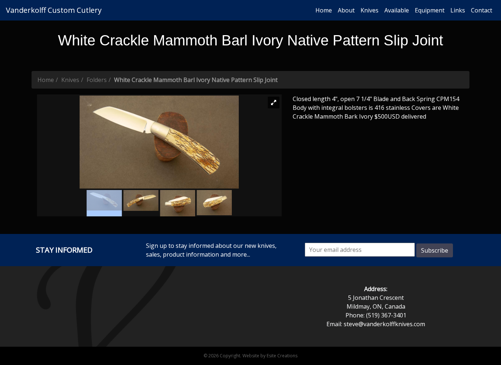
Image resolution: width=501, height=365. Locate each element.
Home (323, 10)
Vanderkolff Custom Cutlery (54, 10)
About (346, 10)
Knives (370, 10)
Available (396, 10)
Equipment (430, 10)
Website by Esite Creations (269, 356)
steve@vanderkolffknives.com (384, 324)
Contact (481, 10)
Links (457, 10)
